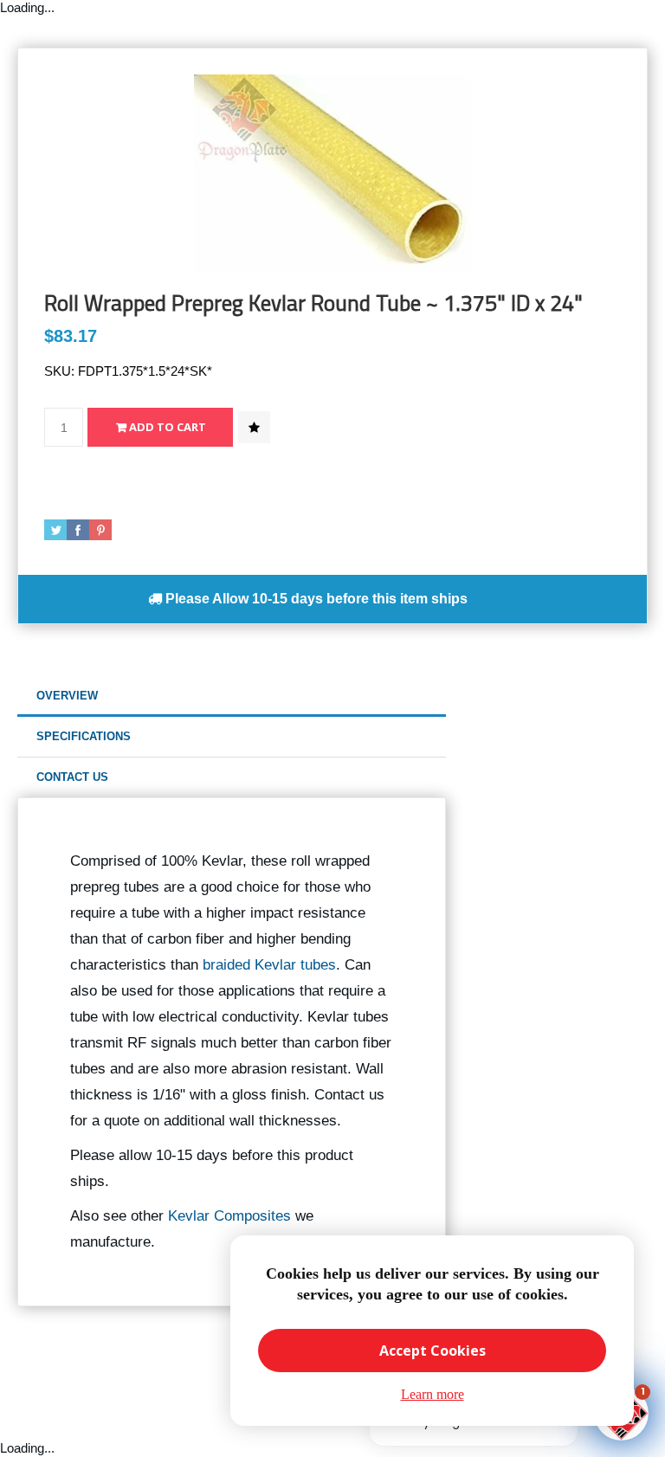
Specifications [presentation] (83, 736)
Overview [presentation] (67, 695)
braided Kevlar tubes (269, 965)
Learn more (432, 1394)
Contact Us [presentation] (72, 776)
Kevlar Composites (229, 1216)
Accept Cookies (432, 1350)
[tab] (231, 696)
